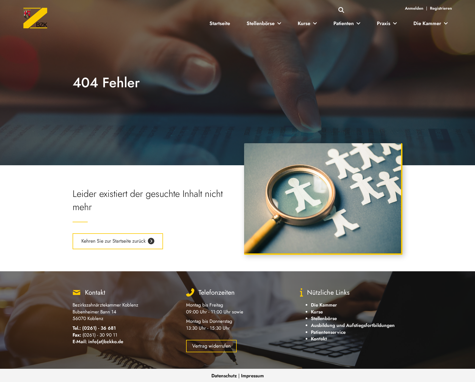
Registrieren (441, 8)
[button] (341, 10)
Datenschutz (224, 375)
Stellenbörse (324, 318)
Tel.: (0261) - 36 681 (94, 328)
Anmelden (414, 8)
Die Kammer (324, 305)
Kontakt (319, 338)
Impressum (252, 375)
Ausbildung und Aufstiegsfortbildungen (353, 325)
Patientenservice (328, 332)
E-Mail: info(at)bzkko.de (98, 341)
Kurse (317, 311)
